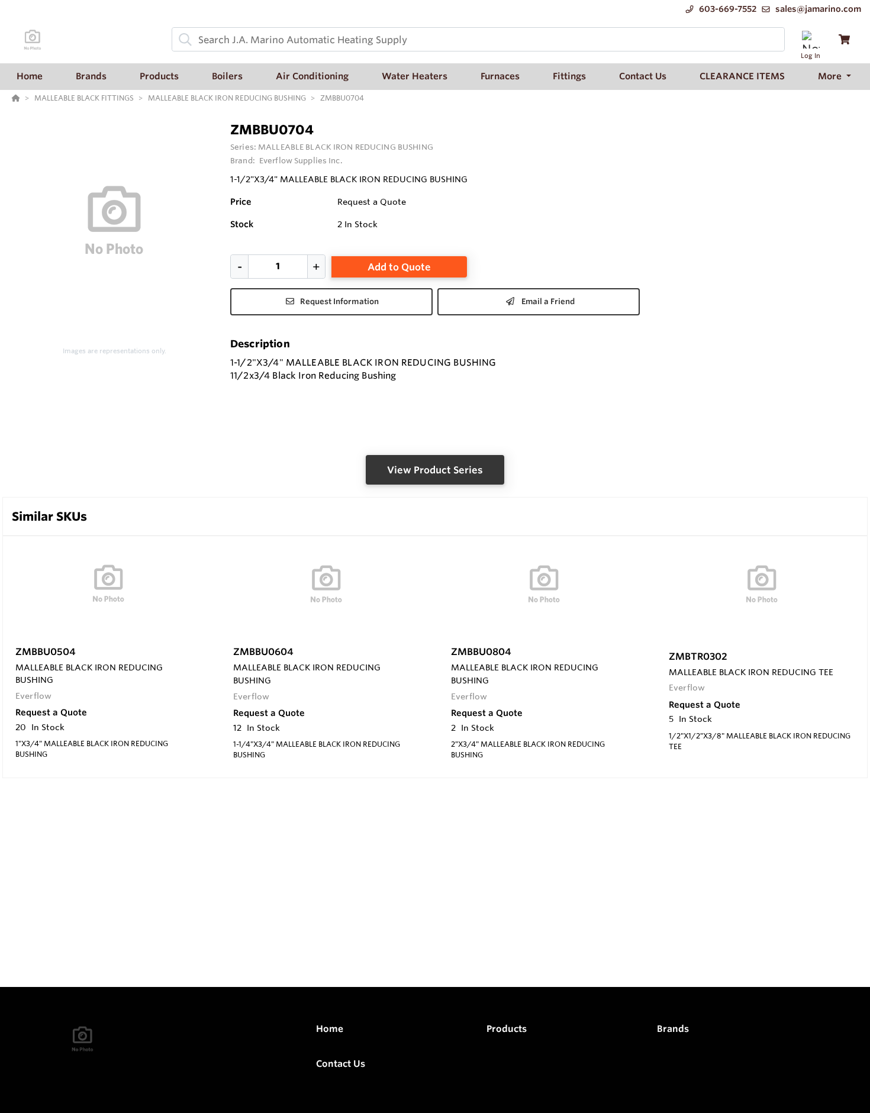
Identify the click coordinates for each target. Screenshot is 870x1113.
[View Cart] (844, 39)
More (831, 76)
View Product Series (435, 470)
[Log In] (810, 39)
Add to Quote (399, 267)
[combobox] (478, 39)
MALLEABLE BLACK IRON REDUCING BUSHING (345, 146)
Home (329, 1028)
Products (506, 1028)
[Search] (183, 39)
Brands (673, 1028)
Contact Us (340, 1063)
